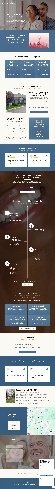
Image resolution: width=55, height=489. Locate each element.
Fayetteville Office (14, 414)
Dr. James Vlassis (19, 394)
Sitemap (23, 486)
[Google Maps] (37, 473)
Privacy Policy (28, 486)
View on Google (9, 163)
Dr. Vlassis (20, 125)
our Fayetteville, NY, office (16, 217)
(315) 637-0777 (34, 107)
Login (32, 486)
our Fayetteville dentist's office (20, 347)
